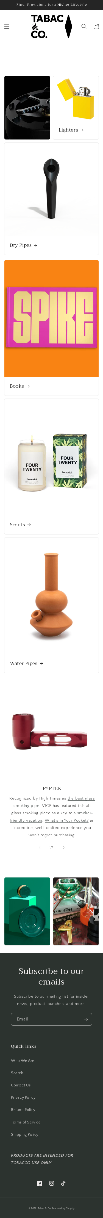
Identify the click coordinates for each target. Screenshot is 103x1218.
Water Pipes (24, 664)
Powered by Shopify (63, 1208)
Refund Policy (23, 1110)
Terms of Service (26, 1122)
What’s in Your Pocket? (66, 820)
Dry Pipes (21, 245)
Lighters (68, 130)
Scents (17, 525)
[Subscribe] (86, 1019)
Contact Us (21, 1085)
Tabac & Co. (44, 1208)
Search (17, 1073)
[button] (7, 26)
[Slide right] (64, 847)
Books (17, 386)
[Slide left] (40, 847)
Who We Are (22, 1061)
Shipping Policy (24, 1134)
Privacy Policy (23, 1097)
